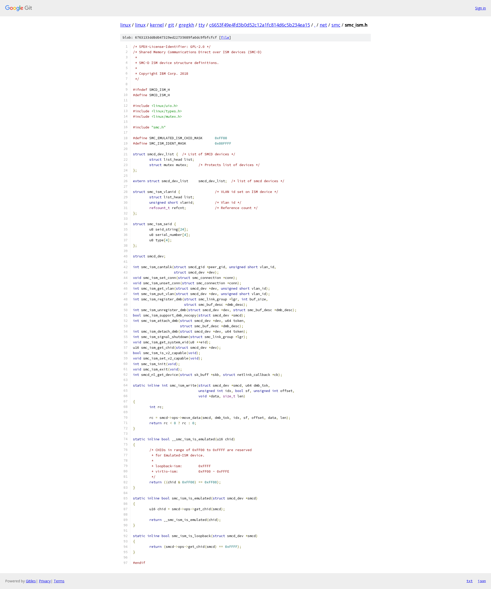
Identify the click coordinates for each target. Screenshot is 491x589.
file (225, 37)
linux (125, 25)
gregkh (186, 25)
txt (469, 581)
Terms (59, 581)
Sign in (480, 8)
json (482, 581)
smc (335, 25)
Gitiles (31, 581)
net (323, 25)
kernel (157, 25)
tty (201, 25)
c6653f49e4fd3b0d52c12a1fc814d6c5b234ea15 (259, 25)
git (171, 25)
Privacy (45, 581)
